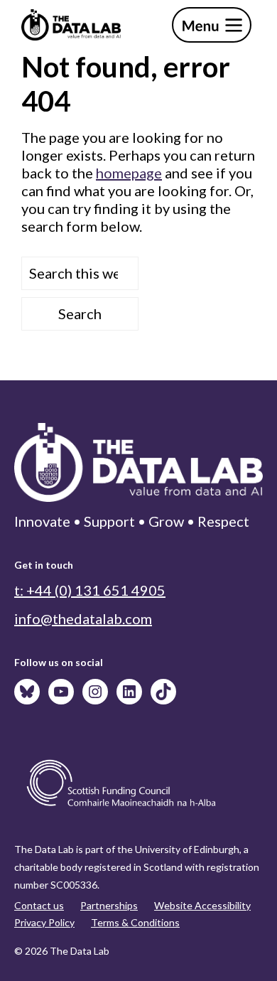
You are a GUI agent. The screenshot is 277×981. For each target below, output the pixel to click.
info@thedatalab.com (83, 618)
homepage (129, 172)
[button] (211, 25)
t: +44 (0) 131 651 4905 (89, 590)
